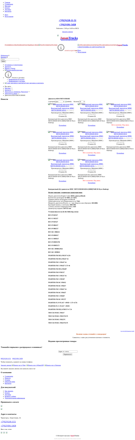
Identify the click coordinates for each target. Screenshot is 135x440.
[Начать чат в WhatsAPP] (35, 365)
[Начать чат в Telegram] (53, 365)
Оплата (7, 8)
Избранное (4, 55)
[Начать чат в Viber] (19, 365)
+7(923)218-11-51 (67, 20)
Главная (7, 2)
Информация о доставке (17, 81)
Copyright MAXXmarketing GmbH (127, 331)
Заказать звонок (67, 32)
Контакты (8, 11)
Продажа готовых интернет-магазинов (73, 438)
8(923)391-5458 (17, 358)
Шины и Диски (34, 45)
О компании (9, 4)
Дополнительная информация (15, 398)
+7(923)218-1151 (8, 421)
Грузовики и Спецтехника (13, 45)
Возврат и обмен (10, 396)
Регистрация (9, 16)
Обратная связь (10, 381)
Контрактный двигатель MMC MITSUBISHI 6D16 (62, 109)
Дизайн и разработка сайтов (59, 438)
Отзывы (7, 380)
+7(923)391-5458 (67, 24)
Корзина (3, 57)
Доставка (8, 9)
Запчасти (25, 45)
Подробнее (62, 125)
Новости (8, 378)
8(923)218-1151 (6, 358)
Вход (6, 15)
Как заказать (9, 391)
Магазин (8, 6)
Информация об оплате (16, 79)
